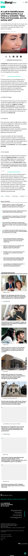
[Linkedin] (17, 56)
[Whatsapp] (6, 56)
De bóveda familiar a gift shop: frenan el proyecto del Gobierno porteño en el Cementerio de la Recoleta (13, 402)
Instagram (16, 517)
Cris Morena (7, 196)
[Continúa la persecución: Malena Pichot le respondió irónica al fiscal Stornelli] (14, 472)
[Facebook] (13, 56)
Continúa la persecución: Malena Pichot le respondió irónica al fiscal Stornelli (14, 211)
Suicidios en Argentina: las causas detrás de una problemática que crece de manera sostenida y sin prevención (12, 429)
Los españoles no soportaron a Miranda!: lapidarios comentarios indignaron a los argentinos (14, 217)
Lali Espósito (22, 196)
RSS (2, 539)
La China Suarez (15, 196)
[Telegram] (21, 56)
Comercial (3, 538)
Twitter (18, 512)
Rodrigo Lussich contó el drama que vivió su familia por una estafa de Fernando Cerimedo (14, 253)
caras (2, 196)
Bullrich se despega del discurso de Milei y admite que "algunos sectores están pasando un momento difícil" (13, 297)
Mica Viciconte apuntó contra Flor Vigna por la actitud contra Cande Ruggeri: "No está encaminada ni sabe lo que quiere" (13, 259)
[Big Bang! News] (8, 2)
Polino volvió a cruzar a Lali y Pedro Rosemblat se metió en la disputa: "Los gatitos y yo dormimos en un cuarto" (13, 206)
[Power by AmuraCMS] (23, 544)
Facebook (16, 510)
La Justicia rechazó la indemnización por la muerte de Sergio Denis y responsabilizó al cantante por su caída (14, 231)
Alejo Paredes (7, 301)
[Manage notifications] (25, 553)
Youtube (17, 515)
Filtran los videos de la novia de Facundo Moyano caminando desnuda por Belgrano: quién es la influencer (13, 247)
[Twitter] (10, 56)
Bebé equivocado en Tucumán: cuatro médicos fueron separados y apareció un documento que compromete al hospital (13, 376)
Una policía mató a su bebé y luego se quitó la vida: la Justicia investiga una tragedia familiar (13, 323)
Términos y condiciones (6, 536)
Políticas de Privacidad (6, 534)
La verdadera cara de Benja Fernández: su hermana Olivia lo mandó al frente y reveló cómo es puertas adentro (14, 265)
